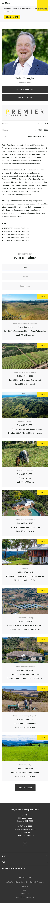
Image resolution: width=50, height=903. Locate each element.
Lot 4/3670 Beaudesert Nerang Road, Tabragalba (25, 331)
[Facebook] (25, 844)
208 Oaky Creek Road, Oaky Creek (25, 674)
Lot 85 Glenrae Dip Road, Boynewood (25, 380)
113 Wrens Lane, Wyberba (25, 723)
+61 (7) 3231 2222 (40, 130)
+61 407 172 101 (41, 123)
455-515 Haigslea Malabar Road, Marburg (25, 625)
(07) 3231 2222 (26, 826)
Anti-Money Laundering (25, 897)
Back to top (26, 877)
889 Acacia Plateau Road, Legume (25, 772)
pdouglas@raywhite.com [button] (38, 136)
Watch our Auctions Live (13, 868)
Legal (25, 890)
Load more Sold (25, 788)
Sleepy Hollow (25, 478)
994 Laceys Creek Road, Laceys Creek (25, 527)
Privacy (25, 886)
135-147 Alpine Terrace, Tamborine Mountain (25, 576)
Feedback (25, 893)
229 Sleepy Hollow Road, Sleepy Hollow (25, 429)
